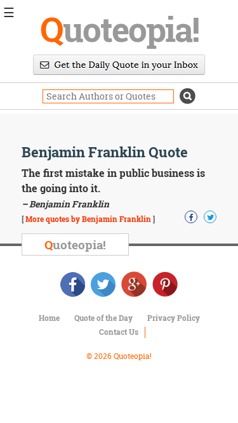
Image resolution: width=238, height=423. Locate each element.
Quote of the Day (103, 318)
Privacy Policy (173, 318)
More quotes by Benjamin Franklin (88, 219)
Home (49, 318)
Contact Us (118, 332)
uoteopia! (119, 28)
